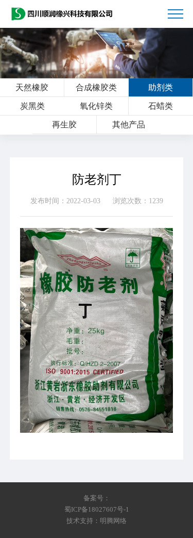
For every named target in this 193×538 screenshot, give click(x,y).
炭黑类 (32, 106)
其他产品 (128, 124)
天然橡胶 (31, 87)
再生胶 (64, 124)
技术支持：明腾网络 (96, 521)
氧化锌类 (96, 106)
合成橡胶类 (96, 87)
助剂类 (160, 87)
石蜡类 (160, 106)
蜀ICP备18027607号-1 (96, 509)
